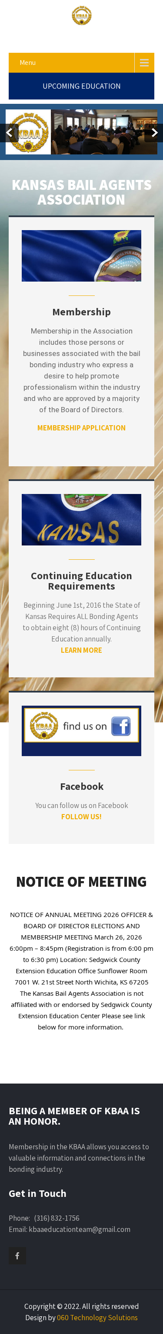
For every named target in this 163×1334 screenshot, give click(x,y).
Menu (28, 62)
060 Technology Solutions (97, 1317)
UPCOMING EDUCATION (82, 86)
